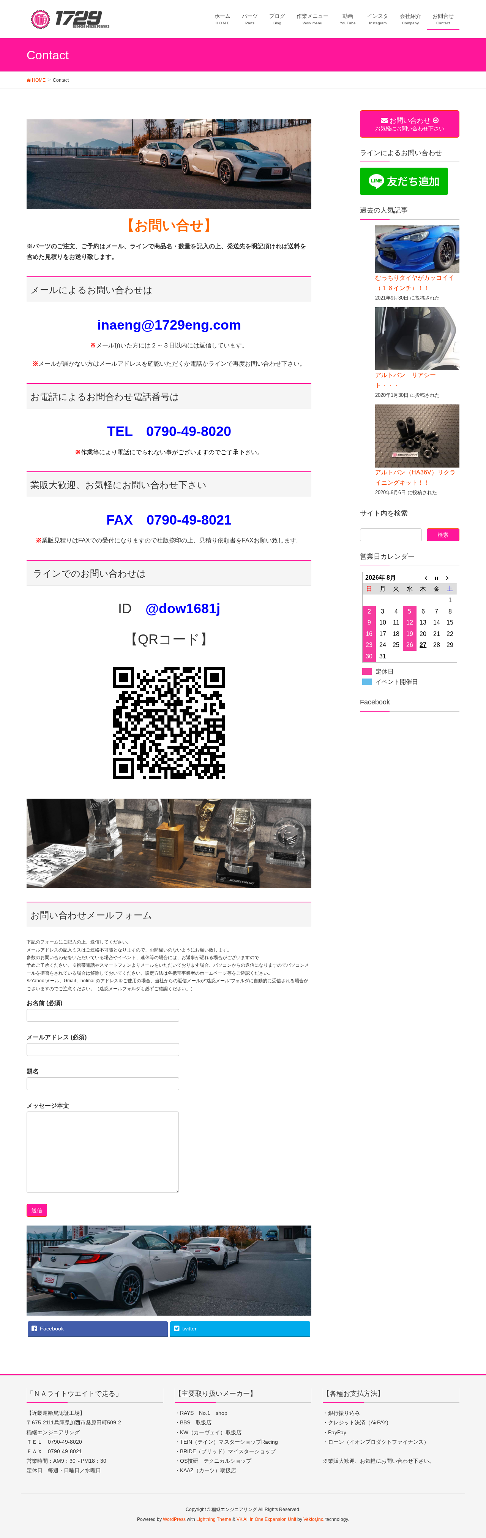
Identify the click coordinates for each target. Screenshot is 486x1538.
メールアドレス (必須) (57, 1037)
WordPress (174, 1519)
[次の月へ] (450, 577)
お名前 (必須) (44, 1003)
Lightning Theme (213, 1519)
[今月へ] (436, 577)
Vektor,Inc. (313, 1519)
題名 (33, 1071)
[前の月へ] (423, 577)
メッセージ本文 (48, 1105)
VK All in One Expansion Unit (266, 1519)
